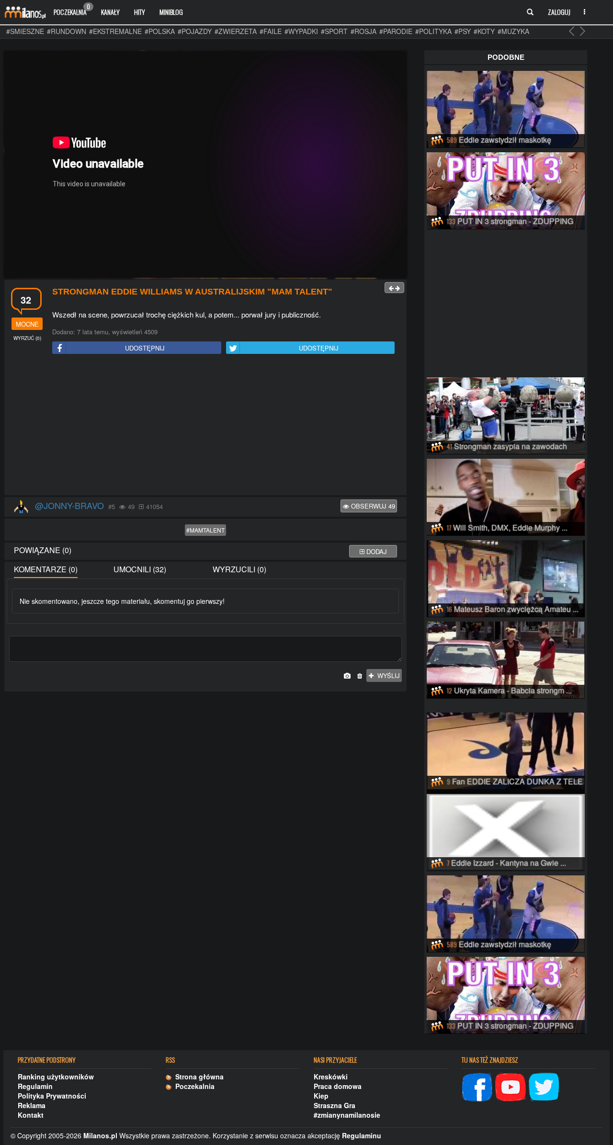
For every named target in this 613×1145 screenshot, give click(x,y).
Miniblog (171, 12)
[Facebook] (477, 1085)
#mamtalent (205, 530)
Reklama (31, 1105)
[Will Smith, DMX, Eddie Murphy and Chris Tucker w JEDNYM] (506, 495)
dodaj (375, 551)
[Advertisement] (205, 426)
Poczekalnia (72, 9)
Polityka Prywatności (52, 1095)
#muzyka (513, 31)
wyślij (387, 675)
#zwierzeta (236, 31)
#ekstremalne (115, 31)
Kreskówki (331, 1076)
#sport (334, 31)
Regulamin (35, 1086)
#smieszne (25, 31)
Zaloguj (559, 12)
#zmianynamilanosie (347, 1115)
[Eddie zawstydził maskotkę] (506, 108)
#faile (271, 31)
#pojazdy (195, 31)
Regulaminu (361, 1135)
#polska (160, 31)
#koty (484, 31)
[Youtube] (510, 1085)
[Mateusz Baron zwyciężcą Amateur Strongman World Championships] (506, 577)
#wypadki (301, 31)
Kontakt (31, 1115)
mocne (27, 324)
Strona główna (197, 1076)
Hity (139, 12)
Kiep (321, 1095)
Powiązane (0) (42, 549)
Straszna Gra (334, 1105)
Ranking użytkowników (56, 1076)
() (27, 338)
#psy (462, 31)
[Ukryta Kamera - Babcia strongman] (506, 658)
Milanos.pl (100, 1135)
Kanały (110, 12)
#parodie (395, 31)
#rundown (66, 31)
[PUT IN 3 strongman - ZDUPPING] (506, 189)
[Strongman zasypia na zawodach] (506, 414)
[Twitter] (544, 1085)
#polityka (433, 31)
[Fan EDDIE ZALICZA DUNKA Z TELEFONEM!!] (506, 749)
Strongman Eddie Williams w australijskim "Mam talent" (192, 291)
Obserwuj (372, 505)
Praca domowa (338, 1086)
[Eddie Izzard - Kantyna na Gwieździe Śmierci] (506, 831)
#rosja (363, 31)
